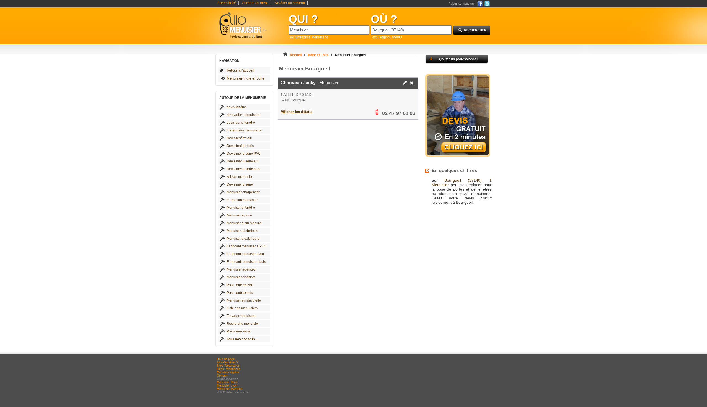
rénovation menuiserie (243, 115)
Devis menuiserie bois (243, 169)
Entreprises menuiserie (244, 130)
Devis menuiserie (240, 184)
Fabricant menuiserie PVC (246, 246)
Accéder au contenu (290, 3)
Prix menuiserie (238, 331)
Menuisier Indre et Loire (245, 78)
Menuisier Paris (227, 382)
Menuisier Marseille (229, 388)
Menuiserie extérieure (243, 239)
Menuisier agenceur (242, 269)
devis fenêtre (236, 107)
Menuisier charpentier (243, 192)
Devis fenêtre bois (240, 146)
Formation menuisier (242, 200)
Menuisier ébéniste (241, 277)
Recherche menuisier (243, 324)
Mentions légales (228, 372)
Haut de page (226, 359)
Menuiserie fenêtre (241, 208)
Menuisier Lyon (227, 385)
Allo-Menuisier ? (227, 362)
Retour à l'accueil (240, 70)
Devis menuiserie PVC (244, 153)
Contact (222, 375)
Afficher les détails (296, 112)
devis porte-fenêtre (241, 123)
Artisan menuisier (240, 177)
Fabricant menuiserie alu (245, 254)
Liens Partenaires (228, 369)
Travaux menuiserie (242, 316)
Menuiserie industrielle (244, 300)
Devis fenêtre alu (239, 138)
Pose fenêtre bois (240, 293)
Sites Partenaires (228, 365)
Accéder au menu (255, 3)
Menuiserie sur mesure (244, 223)
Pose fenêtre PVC (240, 285)
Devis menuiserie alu (242, 161)
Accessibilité (226, 3)
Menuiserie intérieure (243, 231)
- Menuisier (310, 82)
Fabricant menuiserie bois (246, 262)
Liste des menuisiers (242, 308)
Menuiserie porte (239, 215)
